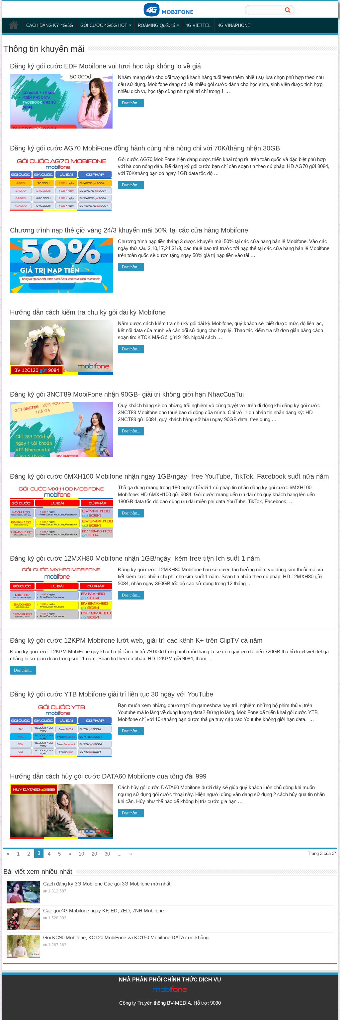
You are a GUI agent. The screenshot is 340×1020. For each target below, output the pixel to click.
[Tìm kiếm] (287, 10)
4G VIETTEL (198, 25)
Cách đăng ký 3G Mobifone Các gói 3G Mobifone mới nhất (106, 883)
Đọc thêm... (131, 103)
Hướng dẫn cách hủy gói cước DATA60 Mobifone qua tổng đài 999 (108, 776)
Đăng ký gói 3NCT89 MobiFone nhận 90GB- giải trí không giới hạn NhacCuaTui (127, 394)
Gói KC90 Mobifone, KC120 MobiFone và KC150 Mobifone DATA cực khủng (126, 937)
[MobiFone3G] (170, 9)
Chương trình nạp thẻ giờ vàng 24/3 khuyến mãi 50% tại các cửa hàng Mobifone (129, 230)
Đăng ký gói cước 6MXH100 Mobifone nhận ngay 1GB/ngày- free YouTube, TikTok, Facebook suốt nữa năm (169, 476)
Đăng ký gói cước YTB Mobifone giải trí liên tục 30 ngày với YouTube (111, 694)
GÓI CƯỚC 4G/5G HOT (103, 25)
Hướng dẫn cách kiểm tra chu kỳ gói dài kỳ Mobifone (88, 312)
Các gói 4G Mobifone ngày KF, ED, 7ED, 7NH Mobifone (103, 910)
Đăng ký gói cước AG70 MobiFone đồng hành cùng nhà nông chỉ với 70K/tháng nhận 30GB (145, 148)
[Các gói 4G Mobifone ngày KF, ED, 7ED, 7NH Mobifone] (23, 919)
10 (81, 854)
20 (94, 854)
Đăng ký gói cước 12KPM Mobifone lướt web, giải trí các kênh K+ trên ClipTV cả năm (136, 640)
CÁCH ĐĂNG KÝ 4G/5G (49, 25)
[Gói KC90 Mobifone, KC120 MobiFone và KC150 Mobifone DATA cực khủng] (23, 946)
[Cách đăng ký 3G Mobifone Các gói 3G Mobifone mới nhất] (23, 892)
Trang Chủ (13, 25)
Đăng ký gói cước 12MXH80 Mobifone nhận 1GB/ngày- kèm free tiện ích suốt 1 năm (135, 558)
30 (107, 854)
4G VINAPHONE (234, 25)
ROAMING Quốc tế (156, 25)
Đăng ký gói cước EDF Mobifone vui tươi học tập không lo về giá (105, 66)
